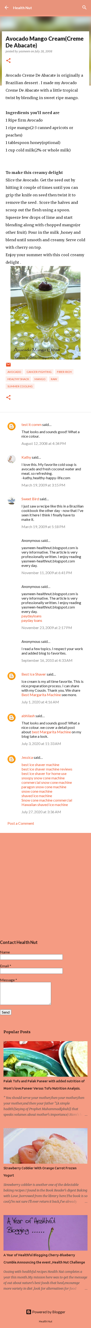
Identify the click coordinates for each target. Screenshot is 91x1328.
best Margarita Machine (51, 732)
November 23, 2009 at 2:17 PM (46, 627)
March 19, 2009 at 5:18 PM (43, 526)
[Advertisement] (45, 885)
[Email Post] (8, 366)
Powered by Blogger (48, 1312)
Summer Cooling (20, 386)
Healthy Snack (18, 379)
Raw (54, 379)
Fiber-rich (64, 372)
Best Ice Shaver (33, 674)
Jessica (27, 757)
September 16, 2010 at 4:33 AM (47, 660)
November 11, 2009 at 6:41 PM (46, 572)
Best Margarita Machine (41, 694)
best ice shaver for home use (43, 773)
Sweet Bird (30, 499)
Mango (40, 379)
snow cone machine (36, 791)
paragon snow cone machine (43, 787)
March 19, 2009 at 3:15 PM (43, 485)
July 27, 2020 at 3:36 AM (41, 812)
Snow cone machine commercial (46, 800)
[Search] (84, 7)
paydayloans (31, 616)
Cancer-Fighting (39, 372)
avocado (14, 372)
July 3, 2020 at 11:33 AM (41, 743)
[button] (8, 61)
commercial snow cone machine (46, 782)
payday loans (31, 620)
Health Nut (22, 7)
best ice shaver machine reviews (46, 769)
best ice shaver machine (40, 764)
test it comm (31, 424)
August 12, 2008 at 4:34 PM (43, 443)
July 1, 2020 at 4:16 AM (40, 702)
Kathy (26, 457)
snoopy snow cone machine (43, 778)
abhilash (28, 715)
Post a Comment (20, 823)
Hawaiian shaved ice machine (44, 804)
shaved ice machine (36, 795)
